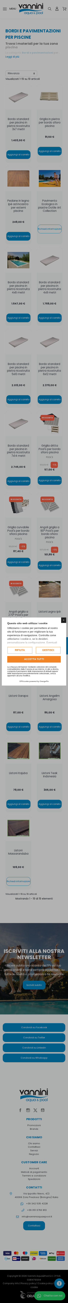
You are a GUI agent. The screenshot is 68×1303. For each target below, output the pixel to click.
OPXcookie (24, 681)
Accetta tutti (34, 659)
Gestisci (48, 650)
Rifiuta (20, 650)
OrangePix (44, 681)
